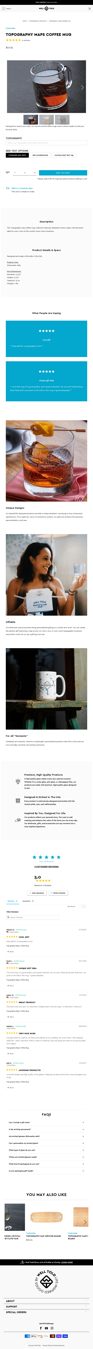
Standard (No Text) (17, 155)
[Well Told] (46, 8)
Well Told (37, 1345)
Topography (14, 138)
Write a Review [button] (59, 893)
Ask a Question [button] (38, 893)
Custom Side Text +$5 (64, 155)
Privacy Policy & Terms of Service (53, 1345)
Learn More (67, 1262)
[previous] (7, 1222)
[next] (81, 87)
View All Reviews (46, 861)
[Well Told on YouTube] (46, 1328)
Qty (8, 172)
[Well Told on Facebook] (40, 1328)
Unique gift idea (46, 380)
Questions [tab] (27, 901)
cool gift (46, 340)
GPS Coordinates (40, 155)
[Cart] (89, 8)
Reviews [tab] (11, 901)
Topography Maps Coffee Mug (17, 946)
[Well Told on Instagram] (52, 1328)
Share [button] (11, 952)
